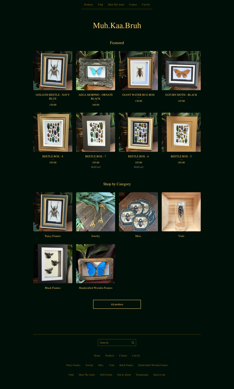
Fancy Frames (73, 365)
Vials (111, 365)
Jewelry (89, 365)
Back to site (159, 374)
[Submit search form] (133, 342)
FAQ (100, 4)
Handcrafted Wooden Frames (153, 365)
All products (117, 304)
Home (97, 355)
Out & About (124, 374)
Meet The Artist (116, 4)
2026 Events (106, 374)
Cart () (146, 4)
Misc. (101, 365)
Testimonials (142, 374)
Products (88, 4)
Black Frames (126, 365)
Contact (133, 4)
